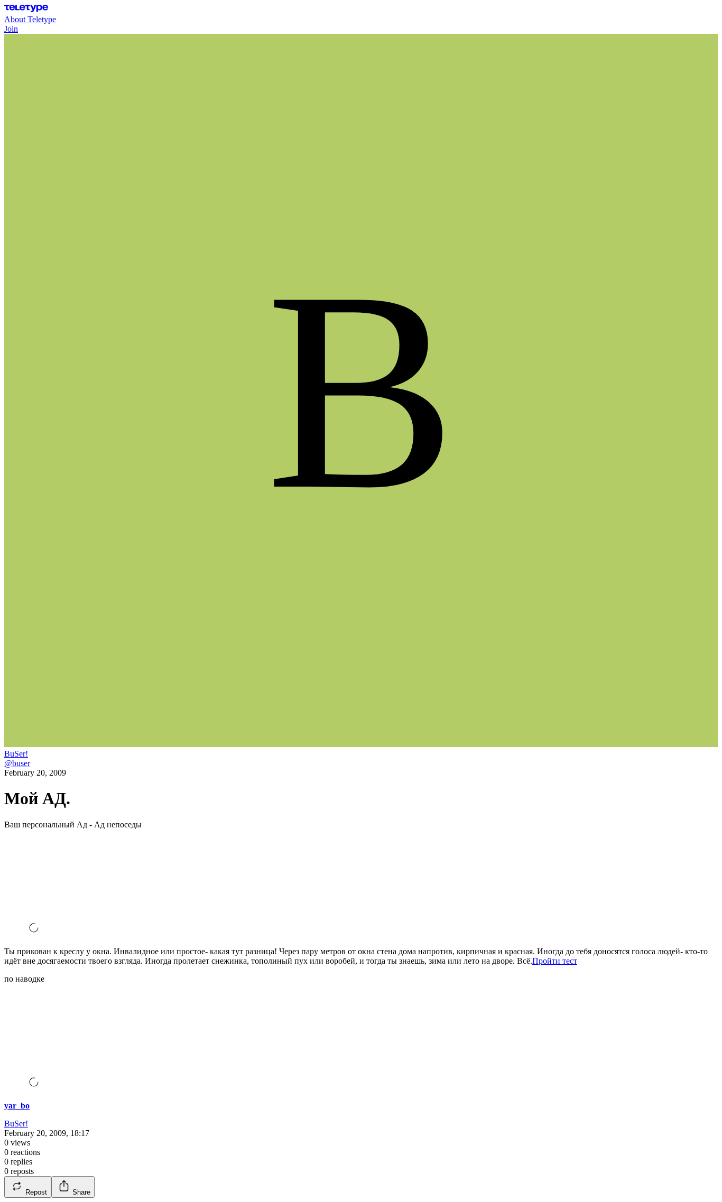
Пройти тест (554, 960)
